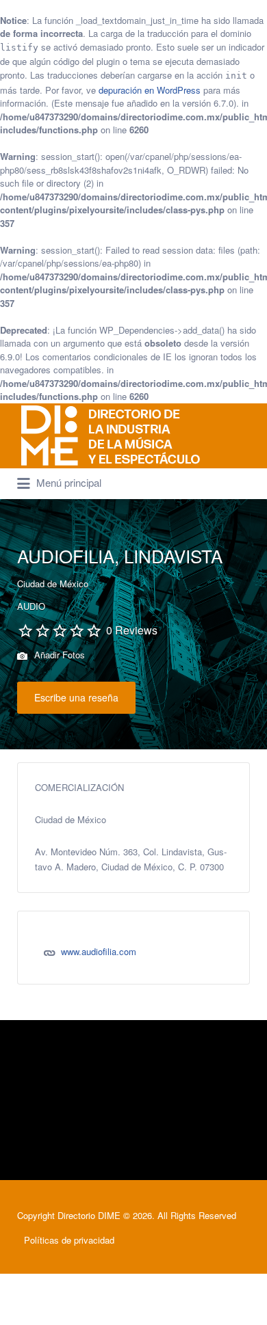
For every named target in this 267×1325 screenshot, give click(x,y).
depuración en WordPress (150, 89)
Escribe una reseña (76, 697)
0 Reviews (131, 630)
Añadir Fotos (58, 654)
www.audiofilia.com (98, 951)
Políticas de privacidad (69, 1239)
